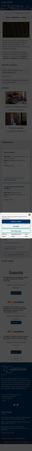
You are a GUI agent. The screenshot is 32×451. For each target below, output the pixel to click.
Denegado (16, 226)
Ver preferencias (16, 231)
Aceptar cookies (16, 221)
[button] (29, 215)
